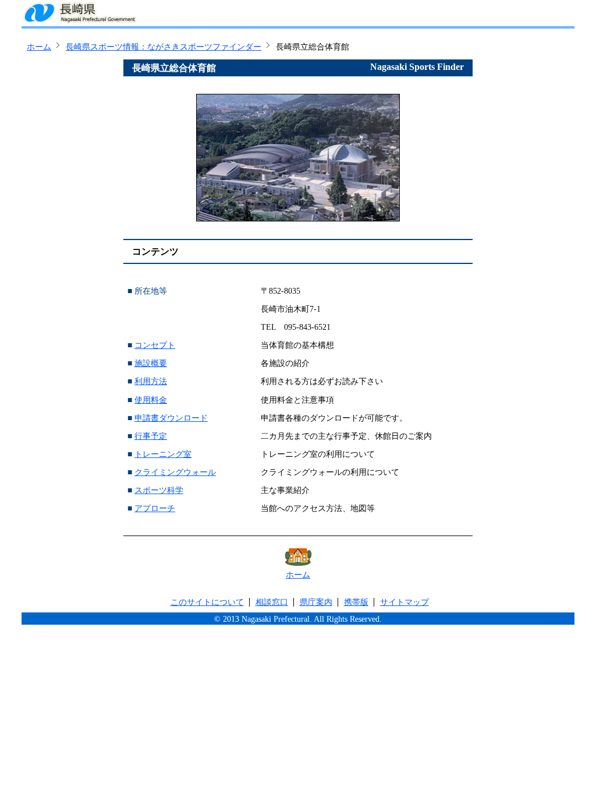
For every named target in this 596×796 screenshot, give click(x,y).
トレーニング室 (162, 454)
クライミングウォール (175, 472)
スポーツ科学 (158, 490)
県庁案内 (316, 602)
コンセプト (154, 345)
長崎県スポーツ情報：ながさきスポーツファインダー (163, 47)
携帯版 (356, 602)
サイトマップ (404, 602)
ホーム (39, 47)
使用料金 (150, 400)
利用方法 (150, 381)
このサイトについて (207, 602)
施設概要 (150, 363)
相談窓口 (272, 602)
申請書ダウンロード (171, 418)
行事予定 (150, 436)
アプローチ (154, 508)
